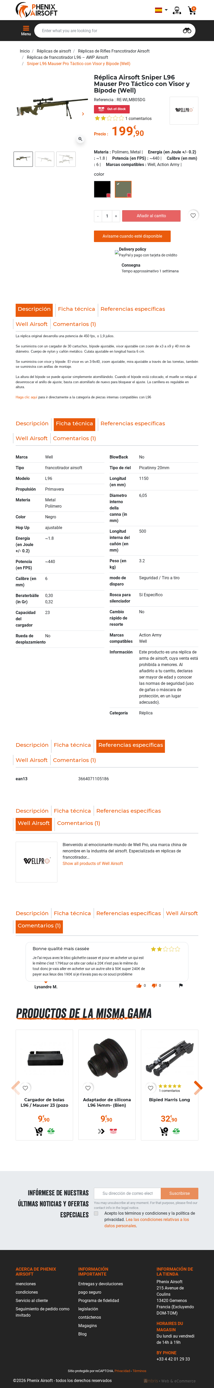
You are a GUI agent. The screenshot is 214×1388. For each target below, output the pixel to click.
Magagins (87, 1325)
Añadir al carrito (151, 215)
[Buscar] (187, 30)
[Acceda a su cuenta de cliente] (177, 10)
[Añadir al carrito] (38, 1131)
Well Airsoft (32, 324)
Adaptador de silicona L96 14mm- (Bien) (107, 1102)
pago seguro (89, 1292)
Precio (100, 133)
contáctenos (89, 1317)
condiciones (27, 1292)
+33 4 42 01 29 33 (173, 1359)
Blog (82, 1334)
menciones (26, 1283)
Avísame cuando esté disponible (132, 236)
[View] (101, 1131)
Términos (139, 1371)
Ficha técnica (76, 309)
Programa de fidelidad (98, 1300)
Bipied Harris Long (169, 1099)
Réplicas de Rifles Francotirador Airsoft (114, 51)
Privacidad (122, 1371)
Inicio (25, 51)
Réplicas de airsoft (54, 51)
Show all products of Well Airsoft (93, 863)
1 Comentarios (138, 118)
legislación (88, 1308)
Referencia (104, 99)
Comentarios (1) (74, 324)
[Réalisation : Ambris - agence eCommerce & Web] (170, 1381)
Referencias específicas (132, 309)
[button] (141, 986)
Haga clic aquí (26, 397)
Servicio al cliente (32, 1300)
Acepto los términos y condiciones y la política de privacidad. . (149, 1219)
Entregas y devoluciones (100, 1283)
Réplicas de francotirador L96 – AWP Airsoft (67, 57)
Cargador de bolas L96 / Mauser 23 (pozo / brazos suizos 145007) (44, 1108)
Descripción (32, 423)
